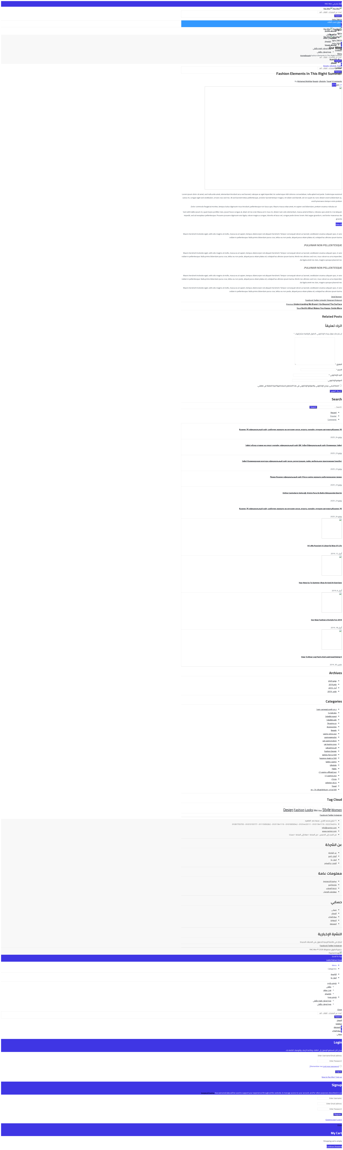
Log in (338, 1072)
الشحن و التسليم (330, 863)
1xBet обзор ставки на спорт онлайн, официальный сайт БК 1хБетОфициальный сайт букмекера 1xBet (293, 445)
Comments (332, 419)
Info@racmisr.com (329, 827)
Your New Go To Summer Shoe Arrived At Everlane (320, 582)
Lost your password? (324, 1066)
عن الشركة (332, 853)
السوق (334, 913)
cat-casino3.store (330, 741)
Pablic (334, 768)
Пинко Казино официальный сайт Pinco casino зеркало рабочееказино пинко (306, 477)
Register (337, 1114)
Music (320, 810)
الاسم (339, 369)
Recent (333, 412)
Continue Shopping (334, 1146)
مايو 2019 (333, 684)
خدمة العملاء (331, 888)
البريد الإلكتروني (335, 375)
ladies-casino (331, 761)
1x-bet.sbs (332, 713)
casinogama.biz (330, 737)
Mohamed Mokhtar (304, 81)
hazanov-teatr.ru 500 (328, 758)
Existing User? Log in (334, 1119)
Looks (309, 810)
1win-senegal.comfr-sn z (326, 709)
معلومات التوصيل (330, 892)
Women (338, 296)
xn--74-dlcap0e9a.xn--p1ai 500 (324, 789)
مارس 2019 (332, 691)
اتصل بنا (334, 859)
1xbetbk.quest (331, 716)
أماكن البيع (332, 856)
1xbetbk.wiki (331, 720)
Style (333, 296)
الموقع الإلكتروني (335, 380)
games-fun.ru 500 (329, 754)
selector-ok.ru (331, 782)
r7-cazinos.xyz (331, 775)
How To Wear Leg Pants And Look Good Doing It (321, 657)
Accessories (332, 727)
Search (338, 16)
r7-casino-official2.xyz (328, 772)
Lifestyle (333, 65)
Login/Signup (331, 960)
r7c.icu (334, 779)
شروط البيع (332, 885)
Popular (333, 416)
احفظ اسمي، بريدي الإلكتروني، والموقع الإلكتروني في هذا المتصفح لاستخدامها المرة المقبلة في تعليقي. (298, 385)
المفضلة (333, 924)
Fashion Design (330, 751)
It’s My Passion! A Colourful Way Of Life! (324, 545)
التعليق (338, 364)
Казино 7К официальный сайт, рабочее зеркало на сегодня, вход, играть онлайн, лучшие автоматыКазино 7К (290, 429)
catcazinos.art (331, 747)
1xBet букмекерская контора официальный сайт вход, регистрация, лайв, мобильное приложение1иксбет (292, 461)
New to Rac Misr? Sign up (332, 1077)
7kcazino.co (332, 723)
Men (316, 810)
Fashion (299, 810)
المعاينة (334, 920)
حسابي (334, 910)
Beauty (308, 55)
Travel (339, 65)
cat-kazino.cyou (330, 744)
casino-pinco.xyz (330, 734)
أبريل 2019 (332, 688)
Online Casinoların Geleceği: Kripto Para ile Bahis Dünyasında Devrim (312, 493)
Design (288, 810)
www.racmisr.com (329, 831)
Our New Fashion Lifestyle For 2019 (326, 620)
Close (339, 960)
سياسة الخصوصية (330, 881)
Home (302, 55)
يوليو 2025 (332, 681)
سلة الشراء (332, 917)
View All (339, 224)
